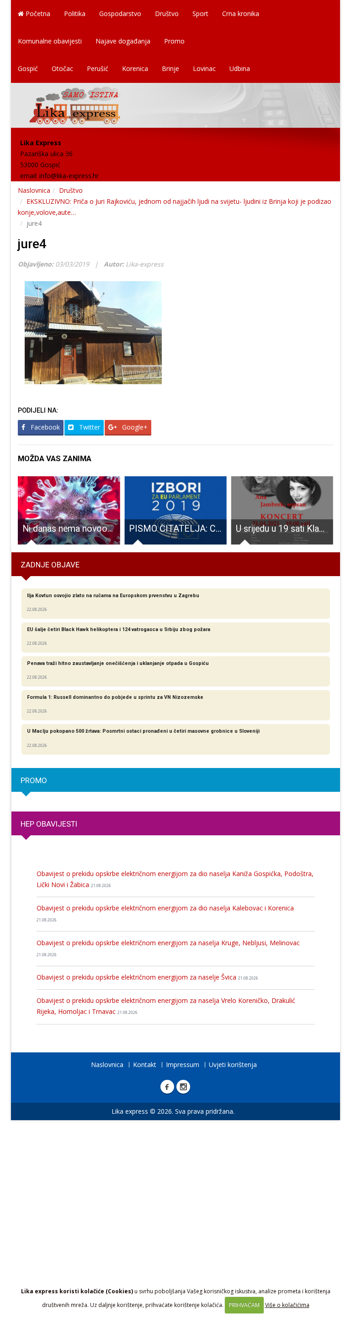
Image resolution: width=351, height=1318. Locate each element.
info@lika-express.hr (69, 175)
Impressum (182, 1064)
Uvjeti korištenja (233, 1064)
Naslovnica (34, 190)
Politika (74, 13)
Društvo (167, 13)
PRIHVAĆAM (244, 1305)
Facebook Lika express (167, 1087)
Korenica (135, 68)
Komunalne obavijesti (50, 41)
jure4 (32, 243)
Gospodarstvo (120, 13)
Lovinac (204, 68)
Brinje (170, 68)
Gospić (28, 68)
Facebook (44, 427)
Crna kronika (240, 13)
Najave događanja (123, 41)
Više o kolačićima (287, 1305)
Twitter (88, 427)
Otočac (62, 68)
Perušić (97, 68)
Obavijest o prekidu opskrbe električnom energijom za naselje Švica (147, 977)
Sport (200, 13)
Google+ (134, 427)
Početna (37, 13)
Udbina (239, 68)
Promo (174, 41)
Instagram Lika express (183, 1087)
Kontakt (144, 1064)
